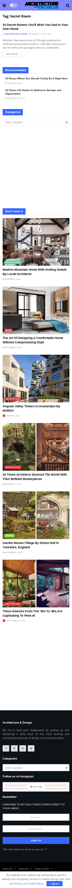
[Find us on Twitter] (14, 748)
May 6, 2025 (14, 415)
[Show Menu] (4, 5)
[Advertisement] (36, 167)
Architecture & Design (16, 34)
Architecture (13, 399)
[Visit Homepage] (42, 5)
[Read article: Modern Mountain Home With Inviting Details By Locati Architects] (36, 242)
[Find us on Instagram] (22, 748)
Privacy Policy (42, 868)
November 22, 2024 (13, 552)
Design (9, 535)
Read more (13, 53)
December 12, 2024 (12, 484)
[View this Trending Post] (4, 415)
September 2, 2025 (12, 347)
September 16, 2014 (16, 98)
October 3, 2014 (14, 83)
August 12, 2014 (38, 34)
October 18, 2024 (17, 620)
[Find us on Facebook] (6, 748)
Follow (37, 786)
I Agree (54, 883)
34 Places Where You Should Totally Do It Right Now (36, 78)
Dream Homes (13, 262)
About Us (7, 868)
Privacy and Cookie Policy (28, 883)
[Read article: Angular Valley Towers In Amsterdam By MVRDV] (36, 378)
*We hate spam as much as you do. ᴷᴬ (25, 849)
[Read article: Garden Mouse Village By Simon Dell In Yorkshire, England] (36, 515)
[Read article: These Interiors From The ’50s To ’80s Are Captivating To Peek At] (36, 583)
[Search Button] (67, 5)
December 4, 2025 (12, 279)
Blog (8, 330)
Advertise (23, 868)
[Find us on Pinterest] (31, 748)
